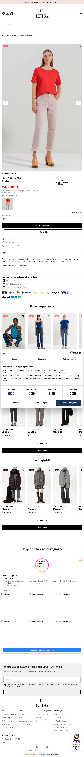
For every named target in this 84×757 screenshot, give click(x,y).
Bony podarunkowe (26, 721)
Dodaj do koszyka (42, 225)
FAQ (45, 719)
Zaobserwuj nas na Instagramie (42, 650)
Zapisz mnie (42, 692)
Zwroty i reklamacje (9, 727)
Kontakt (38, 717)
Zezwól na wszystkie (69, 403)
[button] (42, 252)
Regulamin (5, 724)
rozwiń (19, 686)
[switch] (32, 393)
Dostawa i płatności (9, 714)
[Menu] (80, 733)
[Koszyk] (11, 13)
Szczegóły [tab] (42, 359)
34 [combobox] (4, 219)
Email (5, 676)
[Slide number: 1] (40, 443)
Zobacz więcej (42, 450)
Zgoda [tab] (14, 359)
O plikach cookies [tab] (69, 359)
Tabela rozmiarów (76, 212)
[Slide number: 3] (43, 443)
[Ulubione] (3, 13)
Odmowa (15, 403)
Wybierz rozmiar (6, 215)
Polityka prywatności (9, 717)
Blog (37, 721)
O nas (38, 714)
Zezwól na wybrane (42, 403)
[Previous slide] (38, 443)
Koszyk (21, 717)
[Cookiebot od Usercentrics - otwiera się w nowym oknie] (71, 352)
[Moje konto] (7, 13)
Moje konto (23, 714)
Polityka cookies (7, 721)
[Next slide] (46, 443)
